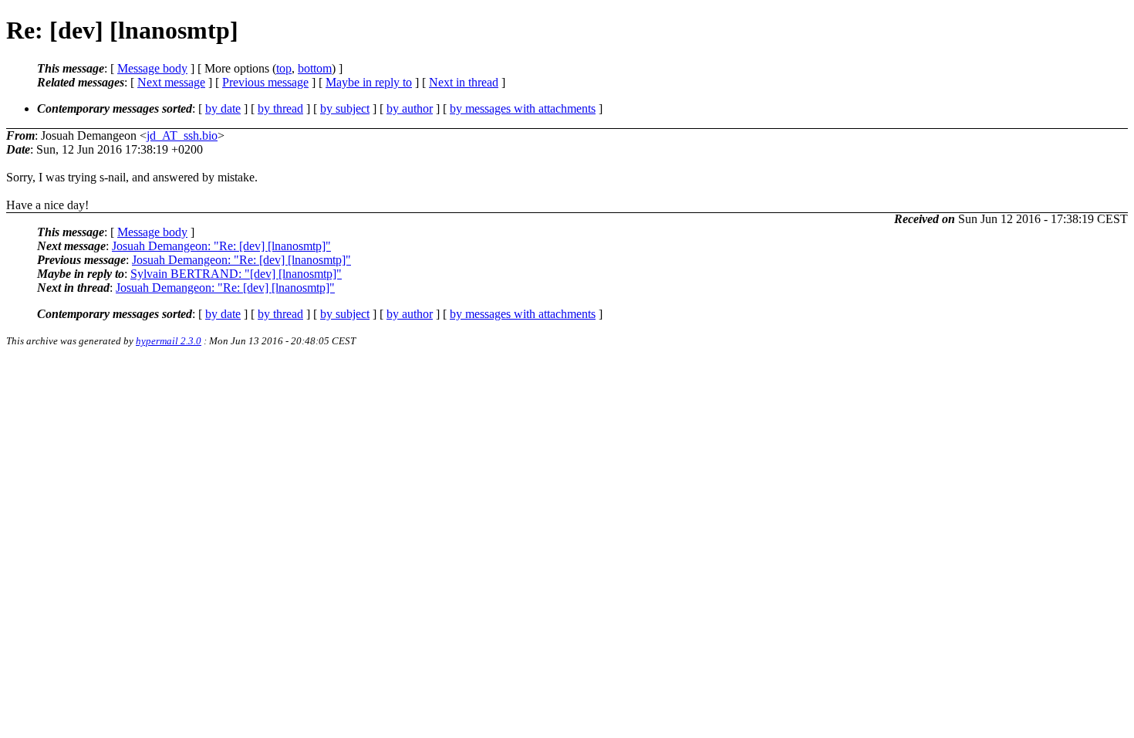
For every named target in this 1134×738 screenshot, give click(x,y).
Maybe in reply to (369, 82)
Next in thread (463, 82)
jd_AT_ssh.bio (182, 135)
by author (409, 108)
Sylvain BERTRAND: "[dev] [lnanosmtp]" (236, 273)
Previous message (265, 82)
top (284, 68)
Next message (171, 82)
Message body (152, 68)
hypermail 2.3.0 (168, 341)
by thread (280, 108)
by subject (345, 108)
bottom (315, 68)
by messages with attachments (523, 108)
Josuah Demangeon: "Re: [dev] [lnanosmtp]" (221, 245)
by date (223, 108)
